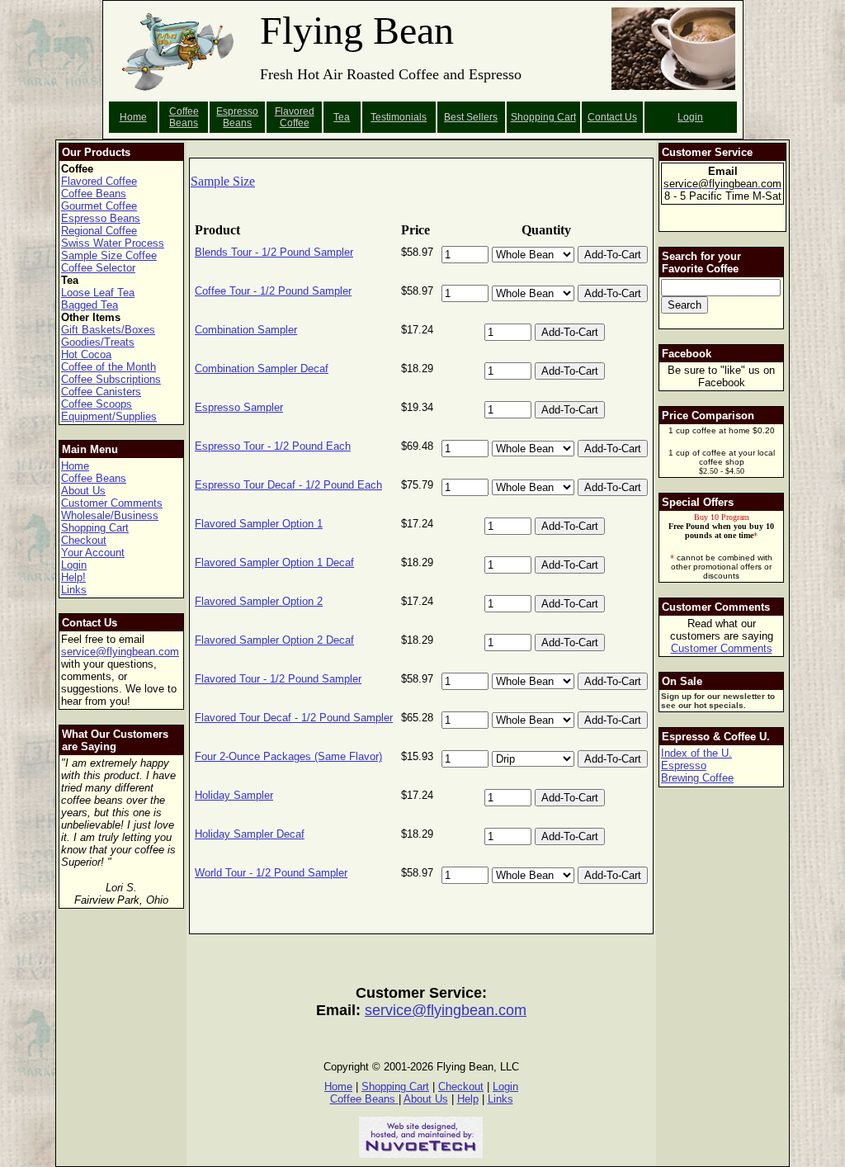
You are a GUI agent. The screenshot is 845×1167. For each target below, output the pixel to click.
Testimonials (399, 117)
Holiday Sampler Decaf (249, 834)
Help (468, 1099)
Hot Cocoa (86, 354)
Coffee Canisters (101, 391)
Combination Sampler (246, 330)
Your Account (93, 552)
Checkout (83, 540)
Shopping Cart (95, 528)
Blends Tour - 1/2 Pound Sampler (274, 252)
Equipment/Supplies (109, 416)
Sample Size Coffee (109, 255)
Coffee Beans (184, 117)
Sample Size (223, 181)
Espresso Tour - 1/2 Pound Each (273, 446)
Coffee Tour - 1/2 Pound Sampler (273, 291)
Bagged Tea (89, 305)
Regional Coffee (99, 230)
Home (133, 117)
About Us (83, 490)
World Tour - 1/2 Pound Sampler (271, 873)
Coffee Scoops (96, 404)
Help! (73, 577)
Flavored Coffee (294, 117)
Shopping (534, 117)
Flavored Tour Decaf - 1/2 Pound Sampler (294, 717)
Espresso (683, 765)
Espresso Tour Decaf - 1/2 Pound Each (288, 485)
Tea (341, 117)
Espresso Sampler (239, 407)
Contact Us (612, 117)
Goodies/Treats (98, 342)
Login (690, 117)
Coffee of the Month (108, 367)
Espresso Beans (237, 117)
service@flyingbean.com (120, 651)
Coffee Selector (98, 268)
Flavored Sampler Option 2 (259, 601)
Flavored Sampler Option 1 (259, 523)
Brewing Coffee (697, 778)
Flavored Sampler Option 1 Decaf (274, 562)
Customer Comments (112, 503)
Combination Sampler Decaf (261, 368)
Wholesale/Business (109, 515)
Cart (566, 117)
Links (74, 590)
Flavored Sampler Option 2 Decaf (274, 640)
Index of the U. (696, 753)
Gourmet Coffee (99, 206)
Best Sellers (471, 117)
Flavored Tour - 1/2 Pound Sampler (278, 679)
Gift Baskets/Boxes (108, 330)
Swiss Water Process (112, 243)
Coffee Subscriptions (111, 379)
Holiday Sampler (234, 795)
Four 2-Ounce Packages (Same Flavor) (288, 756)
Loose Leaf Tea (98, 292)
